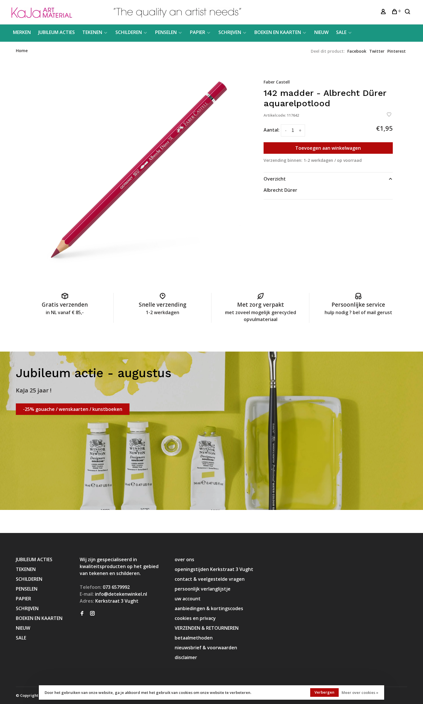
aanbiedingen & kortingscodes (209, 608)
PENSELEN (166, 32)
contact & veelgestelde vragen (210, 579)
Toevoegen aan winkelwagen (328, 148)
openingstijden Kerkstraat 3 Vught (214, 569)
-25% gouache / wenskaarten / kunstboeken (72, 409)
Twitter (376, 51)
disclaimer (186, 657)
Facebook (356, 51)
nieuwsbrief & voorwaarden (206, 647)
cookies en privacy (195, 618)
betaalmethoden (194, 638)
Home (22, 50)
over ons (184, 559)
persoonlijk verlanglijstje (202, 589)
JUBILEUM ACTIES (56, 32)
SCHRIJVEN (229, 32)
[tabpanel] (139, 169)
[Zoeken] (408, 12)
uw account (188, 598)
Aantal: (271, 130)
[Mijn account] (384, 12)
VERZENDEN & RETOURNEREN (207, 628)
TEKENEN (92, 32)
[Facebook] (82, 613)
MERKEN (22, 32)
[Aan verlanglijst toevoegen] (389, 115)
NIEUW (321, 32)
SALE (341, 32)
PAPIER (197, 32)
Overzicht (275, 179)
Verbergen (324, 692)
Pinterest (396, 51)
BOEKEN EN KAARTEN (277, 32)
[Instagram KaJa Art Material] (92, 613)
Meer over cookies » (360, 692)
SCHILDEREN (128, 32)
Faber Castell (277, 82)
